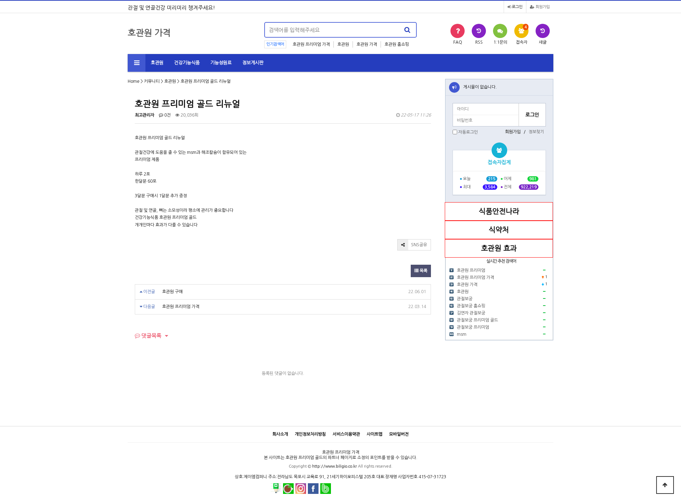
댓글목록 (150, 335)
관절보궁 (464, 299)
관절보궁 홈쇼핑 (471, 306)
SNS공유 (418, 245)
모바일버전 (399, 434)
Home (133, 81)
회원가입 (542, 7)
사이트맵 (374, 434)
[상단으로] (665, 485)
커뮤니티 (152, 81)
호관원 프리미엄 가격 (311, 44)
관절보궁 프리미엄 (473, 327)
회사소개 (280, 434)
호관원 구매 (172, 292)
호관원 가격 (366, 44)
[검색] (407, 30)
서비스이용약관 (346, 434)
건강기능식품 (187, 62)
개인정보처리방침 (310, 434)
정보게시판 (253, 62)
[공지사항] (454, 87)
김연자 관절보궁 (471, 313)
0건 (167, 115)
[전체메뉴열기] (136, 63)
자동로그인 (468, 132)
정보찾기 (536, 132)
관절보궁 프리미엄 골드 (477, 320)
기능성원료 (221, 62)
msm (461, 334)
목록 (423, 271)
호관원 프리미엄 (471, 270)
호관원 (343, 44)
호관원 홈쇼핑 (396, 44)
